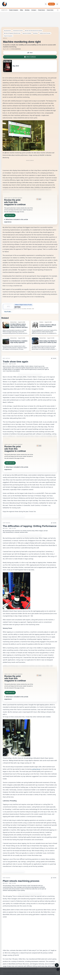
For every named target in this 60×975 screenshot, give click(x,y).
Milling (21, 10)
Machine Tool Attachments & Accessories (33, 30)
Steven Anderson (16, 49)
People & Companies (13, 10)
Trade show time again (15, 361)
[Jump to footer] (57, 965)
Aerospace (33, 10)
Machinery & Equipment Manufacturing (12, 33)
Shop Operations (7, 30)
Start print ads (9, 215)
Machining (27, 10)
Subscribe (51, 4)
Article (5, 38)
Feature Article (50, 10)
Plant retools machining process (21, 881)
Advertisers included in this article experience (16, 221)
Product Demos (41, 10)
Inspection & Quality (27, 33)
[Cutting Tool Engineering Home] (4, 4)
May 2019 (5, 363)
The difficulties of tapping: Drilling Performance (29, 526)
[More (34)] (58, 10)
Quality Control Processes (45, 33)
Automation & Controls (18, 30)
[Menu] (57, 4)
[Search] (45, 4)
